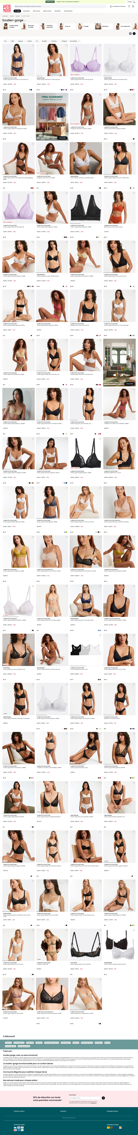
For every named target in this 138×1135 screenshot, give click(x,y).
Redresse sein (30, 1042)
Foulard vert (8, 1042)
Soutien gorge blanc (10, 1046)
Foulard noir (76, 1042)
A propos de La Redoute (19, 1111)
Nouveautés (26, 11)
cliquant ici (94, 1103)
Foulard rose (39, 1042)
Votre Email (72, 1095)
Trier (5, 41)
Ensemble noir (98, 1042)
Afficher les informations (69, 1117)
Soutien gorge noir (65, 1042)
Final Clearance (68, 11)
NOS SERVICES (63, 1111)
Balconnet (107, 1042)
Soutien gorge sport (19, 1042)
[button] (133, 6)
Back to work (36, 11)
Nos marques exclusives (112, 1111)
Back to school (47, 11)
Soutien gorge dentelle (24, 1046)
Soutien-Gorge (25, 16)
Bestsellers (58, 11)
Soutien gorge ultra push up (52, 1042)
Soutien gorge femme (87, 1042)
